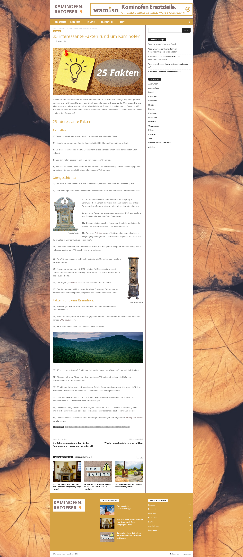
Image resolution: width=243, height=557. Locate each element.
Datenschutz (174, 554)
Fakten (72, 427)
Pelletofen (99, 233)
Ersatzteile (107, 22)
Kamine (91, 22)
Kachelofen (91, 427)
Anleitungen (153, 84)
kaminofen (102, 427)
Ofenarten (152, 122)
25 (67, 427)
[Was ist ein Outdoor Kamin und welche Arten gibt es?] (129, 471)
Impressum (187, 554)
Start (54, 28)
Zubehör (151, 147)
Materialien (152, 117)
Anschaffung (153, 88)
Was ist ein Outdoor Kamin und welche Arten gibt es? (128, 485)
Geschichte (81, 427)
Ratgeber (75, 22)
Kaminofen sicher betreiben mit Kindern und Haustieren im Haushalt (97, 486)
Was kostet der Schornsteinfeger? (162, 44)
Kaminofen (72, 282)
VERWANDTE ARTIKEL (63, 457)
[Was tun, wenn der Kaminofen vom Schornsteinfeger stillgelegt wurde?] (67, 471)
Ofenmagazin (153, 126)
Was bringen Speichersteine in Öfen (123, 443)
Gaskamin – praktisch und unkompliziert (164, 72)
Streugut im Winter (134, 417)
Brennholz (152, 92)
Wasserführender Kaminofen (159, 143)
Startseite (60, 22)
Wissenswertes (123, 427)
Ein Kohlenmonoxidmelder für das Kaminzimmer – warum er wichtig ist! (73, 444)
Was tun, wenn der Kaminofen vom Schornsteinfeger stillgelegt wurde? (67, 486)
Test (122, 22)
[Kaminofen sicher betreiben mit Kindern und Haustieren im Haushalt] (98, 471)
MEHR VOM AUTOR (82, 457)
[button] (189, 22)
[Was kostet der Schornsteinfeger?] (107, 510)
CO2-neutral (65, 320)
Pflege (151, 130)
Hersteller (152, 105)
